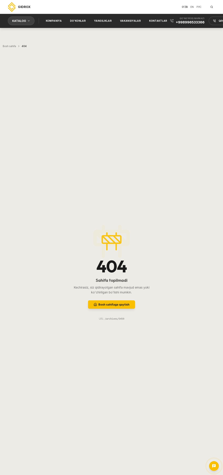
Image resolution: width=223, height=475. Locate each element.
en (192, 6)
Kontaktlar (158, 20)
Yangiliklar (103, 20)
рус (199, 6)
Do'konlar (78, 20)
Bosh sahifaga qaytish (113, 304)
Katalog (19, 21)
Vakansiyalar (130, 20)
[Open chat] (214, 466)
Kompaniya (54, 20)
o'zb (185, 6)
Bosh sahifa (9, 46)
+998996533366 (190, 22)
